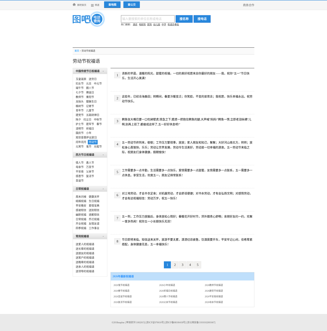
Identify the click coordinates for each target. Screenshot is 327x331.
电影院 (142, 24)
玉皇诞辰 (81, 79)
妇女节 (80, 83)
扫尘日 (87, 119)
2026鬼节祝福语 (121, 285)
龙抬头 (80, 101)
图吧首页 (81, 5)
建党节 (80, 115)
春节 (99, 124)
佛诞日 (90, 92)
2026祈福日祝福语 (168, 291)
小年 (88, 133)
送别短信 (94, 210)
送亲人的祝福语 (85, 266)
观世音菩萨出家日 (86, 137)
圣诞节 (80, 180)
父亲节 (90, 171)
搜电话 (202, 18)
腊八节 (90, 87)
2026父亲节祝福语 (168, 302)
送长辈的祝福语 (85, 248)
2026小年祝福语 (167, 285)
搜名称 (184, 18)
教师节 (80, 97)
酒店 (135, 24)
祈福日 (90, 128)
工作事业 (94, 228)
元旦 (88, 83)
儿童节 (90, 110)
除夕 (78, 119)
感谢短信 (81, 210)
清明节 (80, 128)
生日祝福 (94, 201)
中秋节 (98, 119)
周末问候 (81, 196)
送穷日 (93, 79)
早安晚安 (81, 205)
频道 (97, 5)
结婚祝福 (81, 201)
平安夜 (80, 171)
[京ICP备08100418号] (175, 322)
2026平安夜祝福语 (214, 296)
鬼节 (88, 146)
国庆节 (80, 133)
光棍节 (98, 146)
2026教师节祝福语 (214, 285)
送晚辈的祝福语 (85, 262)
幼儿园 (156, 24)
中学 (164, 24)
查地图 (112, 4)
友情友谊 (94, 223)
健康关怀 (94, 196)
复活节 (90, 176)
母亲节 (80, 167)
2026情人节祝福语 (168, 296)
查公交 (132, 4)
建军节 (90, 124)
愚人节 (90, 162)
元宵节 (80, 146)
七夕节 (80, 92)
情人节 (80, 162)
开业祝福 (81, 223)
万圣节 (90, 167)
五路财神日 (92, 115)
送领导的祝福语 (85, 271)
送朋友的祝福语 (85, 253)
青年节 (80, 110)
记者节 (90, 106)
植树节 (80, 106)
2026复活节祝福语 (123, 302)
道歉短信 (94, 214)
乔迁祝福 (94, 219)
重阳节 (90, 97)
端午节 (80, 87)
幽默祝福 (81, 214)
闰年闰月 (81, 142)
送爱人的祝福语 (85, 244)
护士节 (80, 124)
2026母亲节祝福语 (214, 302)
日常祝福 (81, 219)
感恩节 (80, 176)
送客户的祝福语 (85, 257)
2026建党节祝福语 (214, 291)
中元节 (98, 83)
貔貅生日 (91, 101)
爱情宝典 (94, 205)
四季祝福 (81, 228)
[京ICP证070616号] (155, 322)
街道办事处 (173, 24)
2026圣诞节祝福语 (123, 296)
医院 (149, 24)
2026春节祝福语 (121, 291)
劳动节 (93, 142)
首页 (77, 51)
